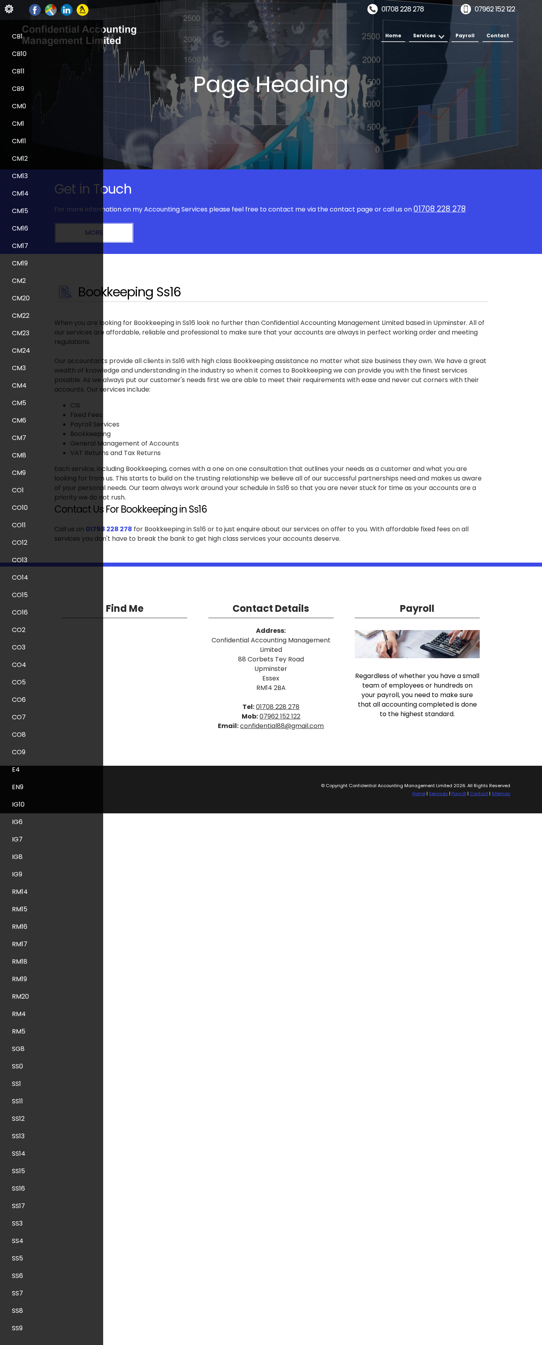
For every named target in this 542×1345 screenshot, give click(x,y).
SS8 (17, 1310)
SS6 (17, 1275)
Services (424, 35)
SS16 (18, 1188)
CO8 (19, 734)
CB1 (17, 36)
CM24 (21, 350)
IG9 (17, 874)
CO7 (19, 717)
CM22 (20, 315)
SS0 (17, 1066)
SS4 (17, 1240)
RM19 (19, 979)
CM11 (19, 141)
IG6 (17, 821)
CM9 (19, 472)
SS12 (18, 1118)
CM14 (20, 193)
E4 (16, 769)
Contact (497, 35)
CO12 (19, 542)
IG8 (17, 856)
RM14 (20, 891)
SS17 (18, 1205)
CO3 (18, 647)
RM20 (20, 996)
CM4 (19, 385)
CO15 (20, 594)
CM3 (19, 368)
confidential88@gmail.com (282, 725)
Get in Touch (93, 189)
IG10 (18, 804)
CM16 (20, 228)
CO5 (19, 682)
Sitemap (501, 793)
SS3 (17, 1223)
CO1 (18, 490)
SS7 (17, 1293)
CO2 (18, 629)
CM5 (19, 402)
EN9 (17, 787)
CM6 (19, 420)
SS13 (18, 1136)
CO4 (19, 664)
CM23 (20, 333)
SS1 (16, 1083)
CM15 (20, 210)
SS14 (18, 1153)
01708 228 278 (402, 9)
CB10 (19, 53)
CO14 (20, 577)
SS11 (17, 1101)
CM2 (19, 280)
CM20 (21, 298)
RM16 (19, 926)
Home (393, 35)
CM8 (19, 455)
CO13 (19, 560)
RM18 (19, 961)
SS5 (17, 1258)
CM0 (19, 106)
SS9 (17, 1328)
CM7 (19, 437)
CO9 (18, 752)
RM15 (19, 909)
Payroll (465, 35)
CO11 (19, 525)
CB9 (18, 88)
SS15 (18, 1171)
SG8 (18, 1048)
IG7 (17, 839)
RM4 (19, 1013)
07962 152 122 (495, 9)
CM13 (20, 176)
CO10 (20, 507)
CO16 (20, 612)
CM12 (20, 158)
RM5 (18, 1031)
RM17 (19, 944)
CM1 (18, 123)
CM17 (20, 245)
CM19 (20, 263)
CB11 (18, 71)
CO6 (19, 699)
